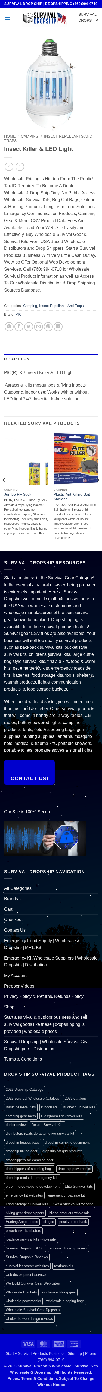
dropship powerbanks (74, 1169)
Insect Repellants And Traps (61, 306)
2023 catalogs (76, 1098)
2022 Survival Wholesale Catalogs (33, 1098)
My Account (15, 975)
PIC (18, 314)
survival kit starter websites (27, 1266)
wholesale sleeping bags (65, 1301)
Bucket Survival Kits (79, 1107)
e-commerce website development (33, 1186)
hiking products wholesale (69, 1213)
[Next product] (9, 167)
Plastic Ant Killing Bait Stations (72, 496)
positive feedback (73, 1222)
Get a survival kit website (73, 1204)
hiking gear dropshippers (25, 1213)
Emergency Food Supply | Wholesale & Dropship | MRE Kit (42, 944)
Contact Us (15, 930)
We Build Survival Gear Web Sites (33, 1283)
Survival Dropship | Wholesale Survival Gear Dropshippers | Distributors (47, 1045)
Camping (30, 136)
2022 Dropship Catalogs (24, 1089)
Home (10, 136)
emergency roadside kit (66, 1195)
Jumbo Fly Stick (17, 494)
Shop (9, 1007)
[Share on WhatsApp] (9, 326)
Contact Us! (29, 778)
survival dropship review (68, 1248)
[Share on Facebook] (18, 326)
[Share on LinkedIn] (58, 326)
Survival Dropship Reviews (27, 1257)
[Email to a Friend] (38, 326)
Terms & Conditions (23, 1059)
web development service (26, 1275)
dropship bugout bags (22, 1142)
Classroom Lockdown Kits (61, 1116)
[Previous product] (20, 167)
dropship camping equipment (67, 1142)
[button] (7, 17)
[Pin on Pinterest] (48, 326)
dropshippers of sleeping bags (29, 1169)
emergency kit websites (24, 1195)
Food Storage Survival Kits (27, 1204)
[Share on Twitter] (28, 326)
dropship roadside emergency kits (32, 1178)
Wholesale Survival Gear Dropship (33, 1310)
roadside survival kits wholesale (31, 1239)
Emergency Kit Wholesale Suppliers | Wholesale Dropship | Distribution (51, 961)
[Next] (97, 491)
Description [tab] (16, 359)
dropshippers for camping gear (29, 1160)
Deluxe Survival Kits (48, 1125)
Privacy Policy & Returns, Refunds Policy (44, 996)
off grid (48, 1222)
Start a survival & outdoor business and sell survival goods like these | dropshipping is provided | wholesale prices (45, 1024)
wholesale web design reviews (29, 1319)
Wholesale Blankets (21, 1292)
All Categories (18, 888)
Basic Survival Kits (21, 1107)
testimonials (63, 1266)
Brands (11, 898)
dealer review (16, 1125)
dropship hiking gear (21, 1151)
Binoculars (49, 1107)
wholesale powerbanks (23, 1301)
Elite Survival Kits (79, 1186)
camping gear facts (21, 1116)
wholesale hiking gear (59, 1292)
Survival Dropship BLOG (25, 1248)
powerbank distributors (23, 1231)
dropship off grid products (62, 1151)
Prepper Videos (19, 986)
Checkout (13, 919)
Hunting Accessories (22, 1222)
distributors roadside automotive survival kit (40, 1133)
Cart (8, 909)
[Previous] (4, 491)
